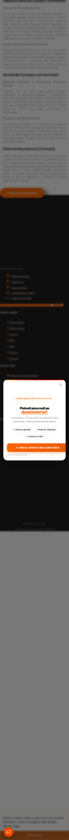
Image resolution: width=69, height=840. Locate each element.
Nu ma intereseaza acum (17, 455)
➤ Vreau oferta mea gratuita (38, 447)
